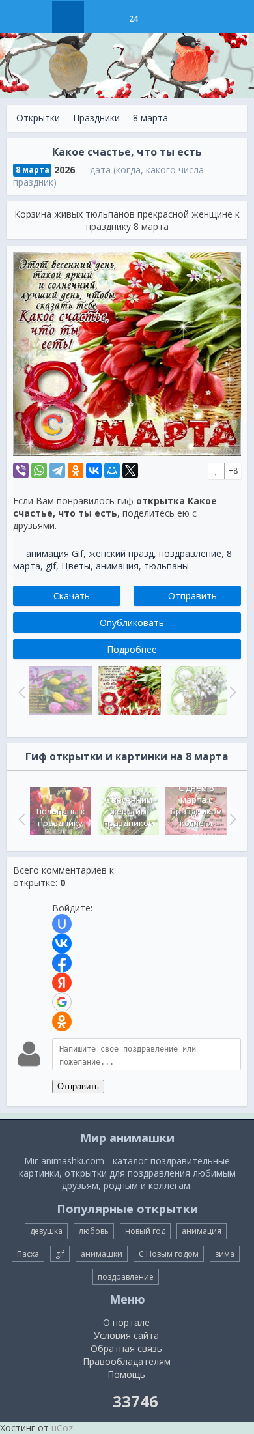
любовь (94, 1231)
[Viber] (21, 470)
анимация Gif (54, 553)
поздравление (190, 553)
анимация (117, 566)
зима (224, 1253)
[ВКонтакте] (94, 470)
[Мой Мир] (112, 470)
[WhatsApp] (39, 470)
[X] (130, 470)
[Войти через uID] (62, 924)
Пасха (28, 1253)
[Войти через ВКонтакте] (62, 943)
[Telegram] (57, 470)
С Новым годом (169, 1253)
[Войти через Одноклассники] (62, 1021)
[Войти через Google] (62, 1002)
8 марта (150, 117)
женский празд (121, 553)
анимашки (101, 1253)
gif (51, 566)
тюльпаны (166, 566)
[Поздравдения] (166, 17)
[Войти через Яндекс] (62, 982)
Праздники (96, 117)
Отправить (78, 1086)
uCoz (62, 1428)
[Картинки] (101, 17)
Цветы (76, 566)
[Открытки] (68, 17)
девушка (46, 1231)
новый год (145, 1231)
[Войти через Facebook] (62, 963)
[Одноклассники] (75, 470)
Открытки (38, 117)
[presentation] (20, 819)
